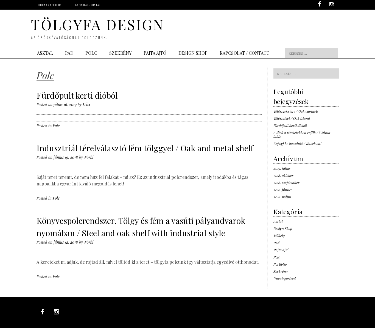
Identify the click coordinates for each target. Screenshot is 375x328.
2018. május (282, 196)
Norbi (88, 157)
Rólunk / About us (49, 5)
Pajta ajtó (155, 53)
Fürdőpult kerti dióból (77, 95)
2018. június (282, 189)
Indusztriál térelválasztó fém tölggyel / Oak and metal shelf (145, 148)
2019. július (281, 168)
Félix (86, 104)
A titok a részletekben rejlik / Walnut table (301, 134)
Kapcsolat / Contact (88, 5)
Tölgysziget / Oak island (291, 118)
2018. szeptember (286, 182)
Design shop (193, 53)
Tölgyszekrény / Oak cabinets (295, 111)
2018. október (283, 175)
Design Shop (282, 228)
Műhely (279, 235)
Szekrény (120, 53)
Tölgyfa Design (97, 24)
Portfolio (280, 264)
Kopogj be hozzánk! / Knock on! (297, 143)
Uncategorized (284, 278)
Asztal (45, 53)
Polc (91, 53)
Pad (69, 53)
